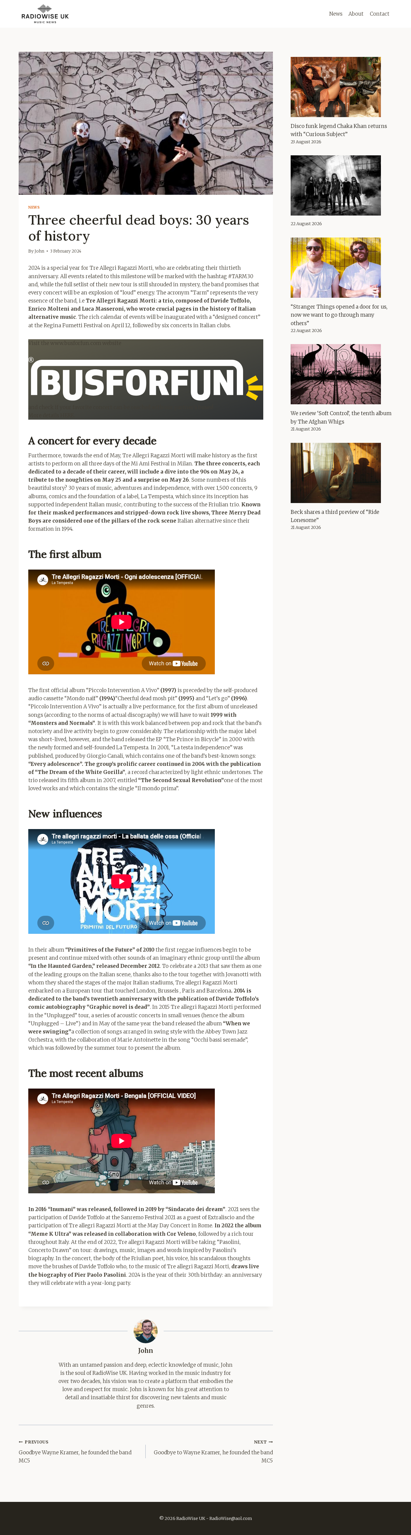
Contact (379, 14)
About (355, 14)
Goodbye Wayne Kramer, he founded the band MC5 (75, 1452)
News (335, 14)
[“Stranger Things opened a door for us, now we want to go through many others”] (341, 268)
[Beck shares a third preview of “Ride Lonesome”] (341, 473)
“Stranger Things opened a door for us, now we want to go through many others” (339, 314)
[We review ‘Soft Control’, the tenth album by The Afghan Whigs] (341, 374)
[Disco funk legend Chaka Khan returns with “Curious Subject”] (341, 87)
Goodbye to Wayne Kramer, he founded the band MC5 (213, 1452)
